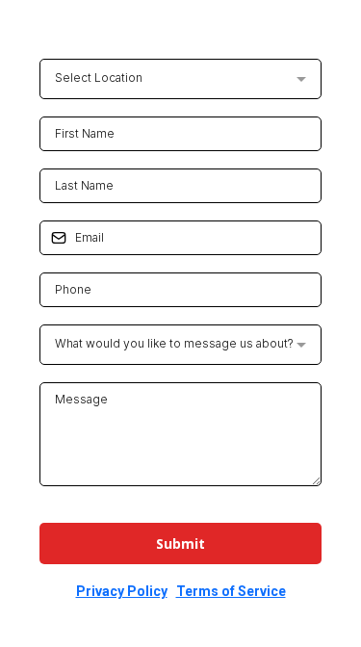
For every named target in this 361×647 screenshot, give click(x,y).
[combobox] (180, 79)
